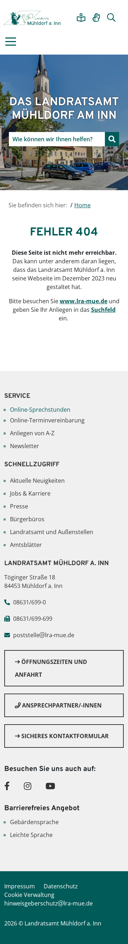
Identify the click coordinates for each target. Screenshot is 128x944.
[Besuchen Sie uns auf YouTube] (50, 786)
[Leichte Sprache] (81, 18)
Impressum (19, 886)
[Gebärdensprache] (96, 18)
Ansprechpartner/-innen (61, 705)
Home (82, 205)
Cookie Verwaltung (29, 895)
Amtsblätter (26, 545)
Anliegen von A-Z (32, 433)
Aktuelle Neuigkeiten (37, 480)
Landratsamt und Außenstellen (51, 532)
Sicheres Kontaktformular (64, 736)
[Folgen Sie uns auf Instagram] (27, 786)
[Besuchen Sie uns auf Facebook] (7, 786)
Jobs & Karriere (30, 493)
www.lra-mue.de (83, 301)
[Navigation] (10, 41)
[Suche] (111, 18)
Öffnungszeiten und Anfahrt (51, 668)
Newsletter (24, 446)
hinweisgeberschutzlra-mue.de (48, 903)
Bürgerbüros (27, 519)
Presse (19, 506)
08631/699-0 (29, 602)
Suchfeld (103, 310)
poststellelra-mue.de (43, 635)
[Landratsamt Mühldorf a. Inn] (32, 18)
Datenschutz (61, 886)
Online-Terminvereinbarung (47, 420)
